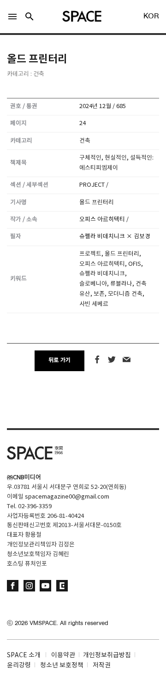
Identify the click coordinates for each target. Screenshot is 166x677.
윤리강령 (19, 665)
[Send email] (126, 359)
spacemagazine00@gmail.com (67, 496)
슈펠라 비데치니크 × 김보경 (114, 236)
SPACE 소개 (24, 655)
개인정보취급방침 (107, 655)
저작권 (102, 665)
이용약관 (63, 655)
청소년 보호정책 (61, 665)
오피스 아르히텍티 (102, 219)
